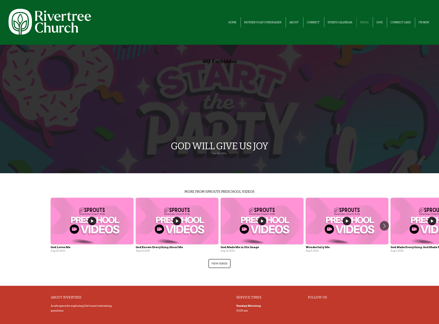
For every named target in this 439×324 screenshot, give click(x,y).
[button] (384, 226)
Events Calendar (340, 22)
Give (379, 22)
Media (364, 22)
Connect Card (400, 22)
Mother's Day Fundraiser (263, 22)
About (294, 22)
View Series (219, 263)
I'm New (424, 22)
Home (232, 22)
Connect (313, 22)
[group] (92, 226)
